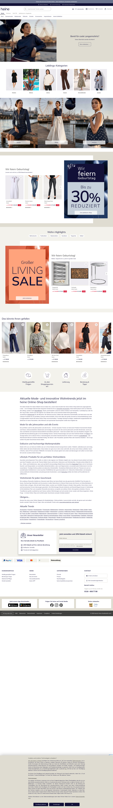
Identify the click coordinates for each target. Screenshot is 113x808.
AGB (16, 613)
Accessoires (38, 16)
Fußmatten (43, 236)
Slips (76, 513)
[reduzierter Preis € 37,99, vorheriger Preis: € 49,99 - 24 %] (14, 187)
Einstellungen (56, 804)
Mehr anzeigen (79, 546)
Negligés (83, 515)
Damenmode (9, 16)
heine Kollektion (57, 16)
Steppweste (33, 517)
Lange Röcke (35, 513)
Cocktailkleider (83, 435)
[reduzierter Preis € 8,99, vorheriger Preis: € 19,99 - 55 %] (79, 273)
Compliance (47, 613)
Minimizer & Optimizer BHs (35, 515)
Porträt (59, 574)
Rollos (60, 515)
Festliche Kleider (43, 517)
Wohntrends (30, 414)
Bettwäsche (33, 236)
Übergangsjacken (52, 513)
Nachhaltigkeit (61, 578)
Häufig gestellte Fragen (8, 574)
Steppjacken (53, 511)
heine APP (32, 581)
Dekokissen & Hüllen (43, 511)
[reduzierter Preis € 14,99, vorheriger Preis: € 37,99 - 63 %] (60, 273)
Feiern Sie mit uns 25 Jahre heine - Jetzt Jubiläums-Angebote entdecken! (56, 1)
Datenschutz (22, 613)
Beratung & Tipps (7, 576)
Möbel (81, 236)
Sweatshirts (32, 519)
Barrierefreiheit (31, 613)
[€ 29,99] (38, 338)
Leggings (61, 511)
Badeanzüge (54, 509)
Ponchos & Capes (69, 513)
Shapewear (76, 509)
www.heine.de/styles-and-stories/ (69, 502)
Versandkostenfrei (34, 578)
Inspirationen (47, 16)
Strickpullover (50, 519)
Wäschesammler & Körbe (85, 513)
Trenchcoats (46, 509)
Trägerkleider (41, 519)
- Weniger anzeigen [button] (25, 523)
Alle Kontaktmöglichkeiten (95, 580)
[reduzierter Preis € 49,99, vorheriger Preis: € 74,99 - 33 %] (53, 187)
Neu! (2, 16)
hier (66, 768)
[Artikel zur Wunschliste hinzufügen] (21, 177)
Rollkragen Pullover (70, 511)
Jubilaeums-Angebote (25, 13)
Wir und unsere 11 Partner (35, 760)
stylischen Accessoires (63, 408)
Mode (2, 13)
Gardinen (64, 236)
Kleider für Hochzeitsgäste (64, 517)
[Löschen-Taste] (49, 9)
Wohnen (8, 13)
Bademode (18, 16)
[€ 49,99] (87, 338)
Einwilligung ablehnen (41, 804)
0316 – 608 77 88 (90, 591)
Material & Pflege (7, 578)
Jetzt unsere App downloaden (19, 601)
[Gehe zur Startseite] (5, 9)
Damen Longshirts (59, 519)
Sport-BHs (24, 515)
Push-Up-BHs (26, 513)
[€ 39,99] (13, 338)
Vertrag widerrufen (7, 613)
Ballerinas (26, 511)
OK (72, 804)
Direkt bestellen (6, 581)
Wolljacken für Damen (79, 517)
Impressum (39, 613)
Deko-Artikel (84, 509)
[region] (56, 781)
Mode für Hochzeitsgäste (51, 515)
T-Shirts (60, 513)
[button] (60, 187)
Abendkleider (38, 410)
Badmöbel (75, 464)
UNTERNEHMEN (62, 571)
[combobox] (41, 9)
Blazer (88, 433)
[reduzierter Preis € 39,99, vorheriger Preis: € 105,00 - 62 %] (99, 273)
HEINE (31, 571)
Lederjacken (33, 511)
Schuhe (31, 16)
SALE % (15, 13)
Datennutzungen (77, 760)
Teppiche (73, 236)
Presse (59, 576)
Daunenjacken (38, 509)
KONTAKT (87, 571)
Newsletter (32, 574)
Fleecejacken (52, 517)
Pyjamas (30, 509)
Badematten (54, 236)
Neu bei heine (33, 576)
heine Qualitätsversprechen (65, 581)
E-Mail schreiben (92, 576)
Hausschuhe (68, 509)
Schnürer (61, 509)
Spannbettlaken (75, 515)
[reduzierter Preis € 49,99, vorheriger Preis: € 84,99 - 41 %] (33, 187)
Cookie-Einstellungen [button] (57, 613)
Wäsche (25, 16)
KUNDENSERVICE (8, 571)
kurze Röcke (66, 515)
